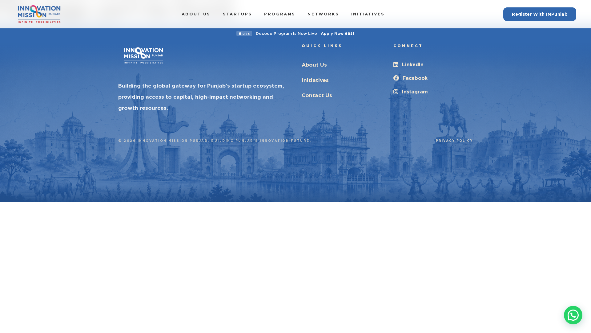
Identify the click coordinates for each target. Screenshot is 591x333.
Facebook (415, 78)
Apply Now (338, 33)
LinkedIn (413, 65)
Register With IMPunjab (540, 14)
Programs (279, 14)
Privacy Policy (454, 140)
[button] (573, 315)
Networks (323, 14)
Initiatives (368, 14)
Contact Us (317, 95)
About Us (196, 14)
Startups (237, 14)
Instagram (415, 92)
